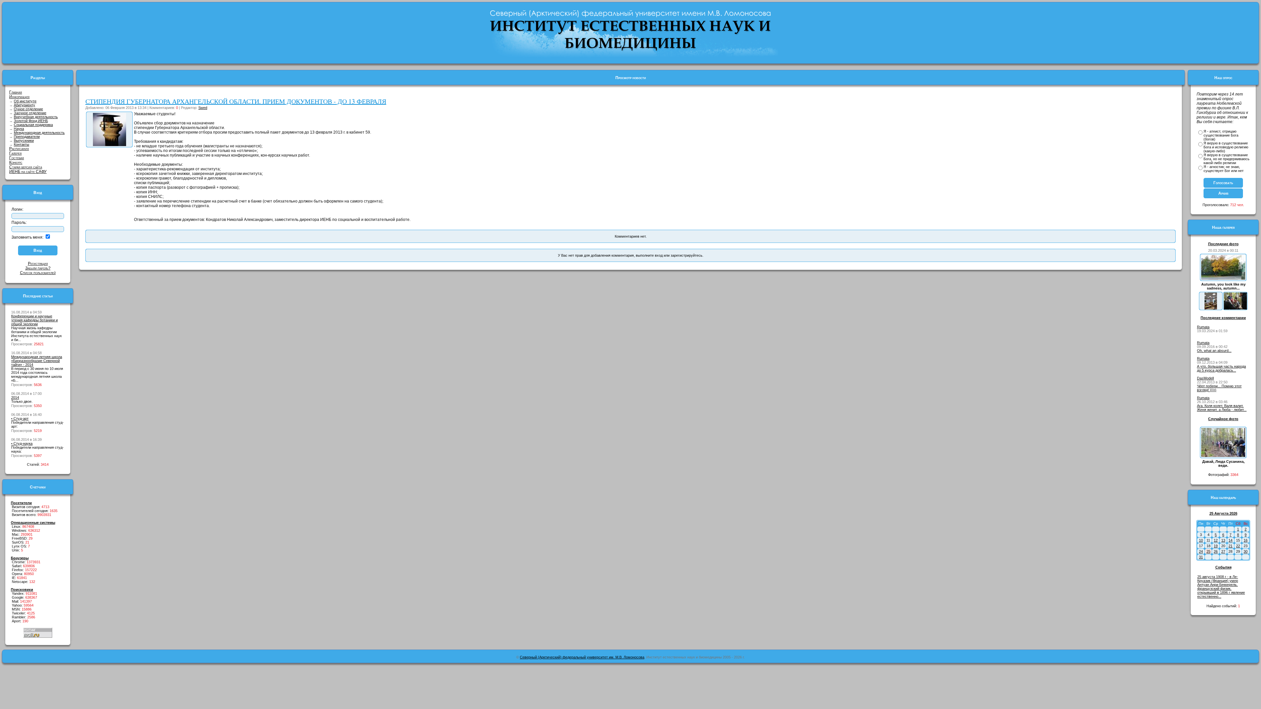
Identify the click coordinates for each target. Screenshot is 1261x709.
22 (1238, 546)
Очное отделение (28, 109)
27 (1223, 551)
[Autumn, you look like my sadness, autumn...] (1223, 278)
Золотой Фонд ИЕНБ (31, 121)
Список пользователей (38, 272)
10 (1201, 540)
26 (1216, 551)
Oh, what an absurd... (1214, 351)
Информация (19, 97)
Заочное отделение (30, 113)
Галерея (15, 153)
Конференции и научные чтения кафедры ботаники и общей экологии (34, 320)
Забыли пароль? (38, 268)
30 (1246, 551)
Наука (19, 129)
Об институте (25, 101)
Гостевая (16, 158)
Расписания (19, 148)
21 (1230, 546)
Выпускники (24, 140)
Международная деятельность (39, 133)
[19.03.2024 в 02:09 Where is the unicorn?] (1211, 308)
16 (1246, 540)
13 (1223, 540)
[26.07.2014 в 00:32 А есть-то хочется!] (1235, 308)
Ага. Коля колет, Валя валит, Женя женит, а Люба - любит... (1222, 408)
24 (1201, 551)
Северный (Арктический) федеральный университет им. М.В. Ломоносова (582, 657)
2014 (15, 397)
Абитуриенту (24, 105)
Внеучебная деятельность (36, 117)
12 (1216, 540)
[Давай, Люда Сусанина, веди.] (1223, 455)
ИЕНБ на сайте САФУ (28, 171)
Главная (15, 92)
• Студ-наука (22, 443)
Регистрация (38, 263)
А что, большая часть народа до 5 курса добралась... (1221, 368)
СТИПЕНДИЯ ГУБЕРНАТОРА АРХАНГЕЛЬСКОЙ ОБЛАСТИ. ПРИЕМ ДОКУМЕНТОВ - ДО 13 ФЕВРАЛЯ (235, 101)
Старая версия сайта (25, 167)
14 (1230, 540)
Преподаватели (27, 137)
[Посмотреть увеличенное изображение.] (109, 144)
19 (1216, 546)
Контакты (21, 144)
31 (1201, 557)
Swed (202, 108)
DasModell (1205, 378)
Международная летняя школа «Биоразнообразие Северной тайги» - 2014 (36, 361)
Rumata (1203, 327)
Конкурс (15, 162)
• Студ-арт (20, 418)
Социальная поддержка (33, 125)
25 (1208, 551)
